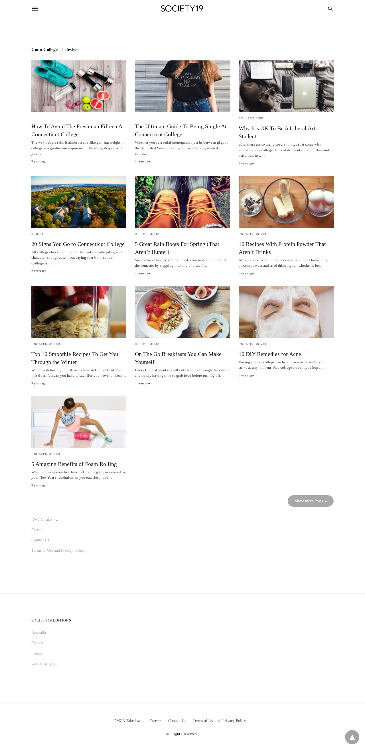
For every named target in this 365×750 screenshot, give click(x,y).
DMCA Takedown (45, 519)
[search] (330, 8)
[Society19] (182, 9)
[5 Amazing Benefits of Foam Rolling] (78, 422)
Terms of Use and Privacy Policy (58, 550)
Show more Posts (309, 501)
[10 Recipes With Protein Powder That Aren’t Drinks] (286, 202)
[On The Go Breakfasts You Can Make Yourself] (182, 312)
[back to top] (352, 737)
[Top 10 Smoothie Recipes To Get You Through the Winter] (78, 312)
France (36, 653)
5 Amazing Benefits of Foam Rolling (74, 464)
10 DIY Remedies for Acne (270, 354)
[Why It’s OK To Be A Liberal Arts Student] (286, 86)
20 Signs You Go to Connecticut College (78, 244)
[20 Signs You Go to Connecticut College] (78, 202)
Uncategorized (149, 234)
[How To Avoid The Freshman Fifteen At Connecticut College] (78, 86)
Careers (37, 530)
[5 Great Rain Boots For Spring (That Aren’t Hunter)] (182, 202)
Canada (37, 643)
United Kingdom (44, 663)
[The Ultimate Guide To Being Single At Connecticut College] (182, 86)
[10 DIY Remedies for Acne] (286, 312)
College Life (251, 118)
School (38, 234)
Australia (38, 633)
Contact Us (40, 540)
